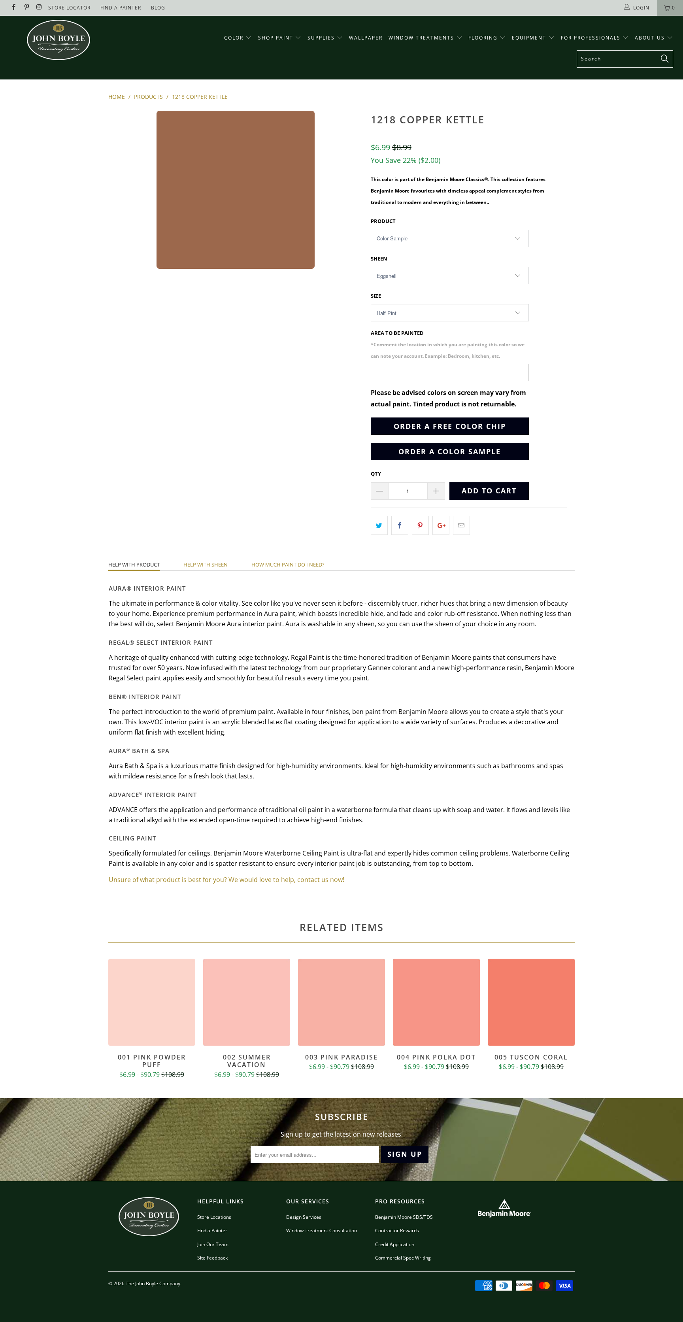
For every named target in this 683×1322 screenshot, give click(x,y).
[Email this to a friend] (461, 525)
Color (233, 37)
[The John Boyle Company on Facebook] (13, 7)
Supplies (321, 37)
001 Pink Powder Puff (151, 1002)
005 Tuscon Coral (531, 1002)
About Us (651, 37)
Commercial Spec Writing (403, 1257)
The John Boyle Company (153, 1283)
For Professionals (592, 37)
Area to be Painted (448, 344)
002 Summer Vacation (246, 1002)
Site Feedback (212, 1257)
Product (383, 221)
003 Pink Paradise (341, 1002)
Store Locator (69, 7)
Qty (376, 473)
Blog (158, 7)
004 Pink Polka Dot (436, 1002)
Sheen (379, 258)
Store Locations (214, 1217)
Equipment (530, 37)
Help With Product (134, 564)
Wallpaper (366, 37)
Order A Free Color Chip (450, 426)
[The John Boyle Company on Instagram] (39, 7)
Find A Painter (120, 7)
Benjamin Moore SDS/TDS (404, 1217)
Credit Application (394, 1244)
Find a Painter (212, 1230)
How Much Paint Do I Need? (288, 564)
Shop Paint (275, 37)
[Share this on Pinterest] (420, 525)
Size (376, 295)
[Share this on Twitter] (379, 525)
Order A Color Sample (449, 451)
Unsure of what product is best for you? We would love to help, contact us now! (226, 879)
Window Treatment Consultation (321, 1230)
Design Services (303, 1217)
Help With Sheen (205, 564)
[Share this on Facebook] (399, 525)
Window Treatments (422, 37)
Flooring (483, 37)
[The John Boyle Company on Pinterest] (26, 7)
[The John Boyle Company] (58, 40)
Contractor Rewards (397, 1230)
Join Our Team (212, 1244)
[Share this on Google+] (440, 525)
